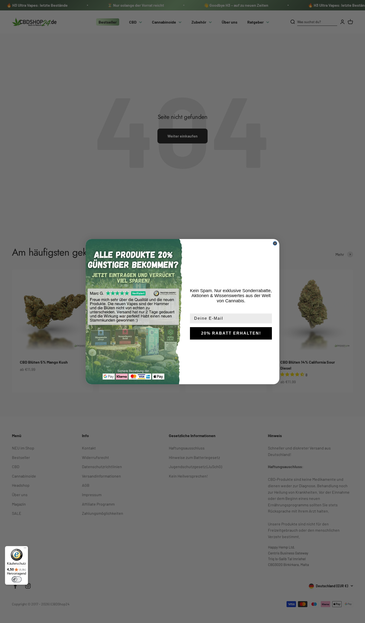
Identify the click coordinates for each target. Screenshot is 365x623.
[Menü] (25, 549)
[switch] (17, 579)
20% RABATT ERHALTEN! (231, 333)
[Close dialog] (275, 243)
